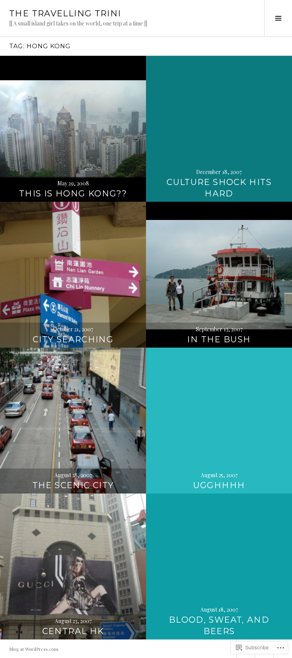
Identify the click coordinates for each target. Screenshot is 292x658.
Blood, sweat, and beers (219, 625)
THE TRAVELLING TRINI (65, 13)
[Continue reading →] (73, 129)
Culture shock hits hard (219, 188)
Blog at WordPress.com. (34, 649)
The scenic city (73, 485)
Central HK (73, 631)
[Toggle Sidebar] (278, 18)
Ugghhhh (219, 485)
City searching (73, 339)
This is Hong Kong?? (73, 193)
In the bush (219, 339)
